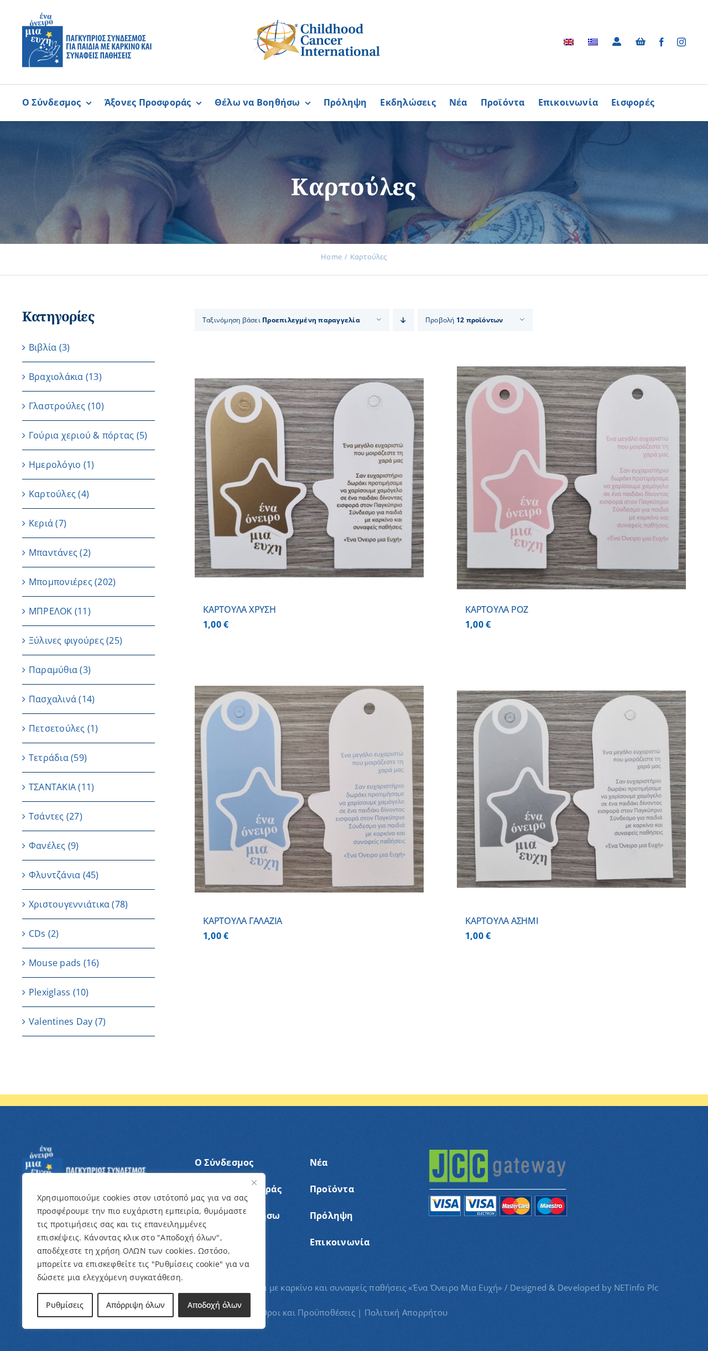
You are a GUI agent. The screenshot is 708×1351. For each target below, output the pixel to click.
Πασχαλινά (52, 699)
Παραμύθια (53, 670)
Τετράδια (49, 758)
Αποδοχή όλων (215, 1305)
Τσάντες (46, 816)
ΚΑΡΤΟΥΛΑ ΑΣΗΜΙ (502, 921)
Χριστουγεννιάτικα (69, 904)
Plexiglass (49, 992)
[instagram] (681, 42)
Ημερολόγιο (55, 464)
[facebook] (661, 42)
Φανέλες (47, 845)
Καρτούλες (52, 494)
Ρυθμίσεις (65, 1305)
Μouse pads (55, 963)
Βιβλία (42, 347)
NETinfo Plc (636, 1287)
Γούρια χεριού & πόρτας (81, 435)
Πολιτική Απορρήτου (406, 1312)
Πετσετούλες (57, 728)
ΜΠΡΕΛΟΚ (50, 611)
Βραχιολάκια (56, 377)
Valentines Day (60, 1021)
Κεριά (41, 523)
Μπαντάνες (53, 552)
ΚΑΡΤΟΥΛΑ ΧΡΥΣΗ (239, 609)
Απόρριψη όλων (135, 1305)
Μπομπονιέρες (60, 582)
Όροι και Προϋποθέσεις (308, 1312)
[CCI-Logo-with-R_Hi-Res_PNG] (317, 21)
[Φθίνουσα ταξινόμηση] (403, 320)
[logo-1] (87, 17)
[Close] (254, 1182)
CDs (37, 933)
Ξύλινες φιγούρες (66, 640)
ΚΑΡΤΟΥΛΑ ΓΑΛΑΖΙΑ (242, 921)
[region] (144, 1251)
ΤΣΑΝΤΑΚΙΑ (52, 787)
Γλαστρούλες (57, 406)
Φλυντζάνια (54, 875)
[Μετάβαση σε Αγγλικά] (568, 42)
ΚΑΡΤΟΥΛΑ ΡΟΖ (496, 609)
